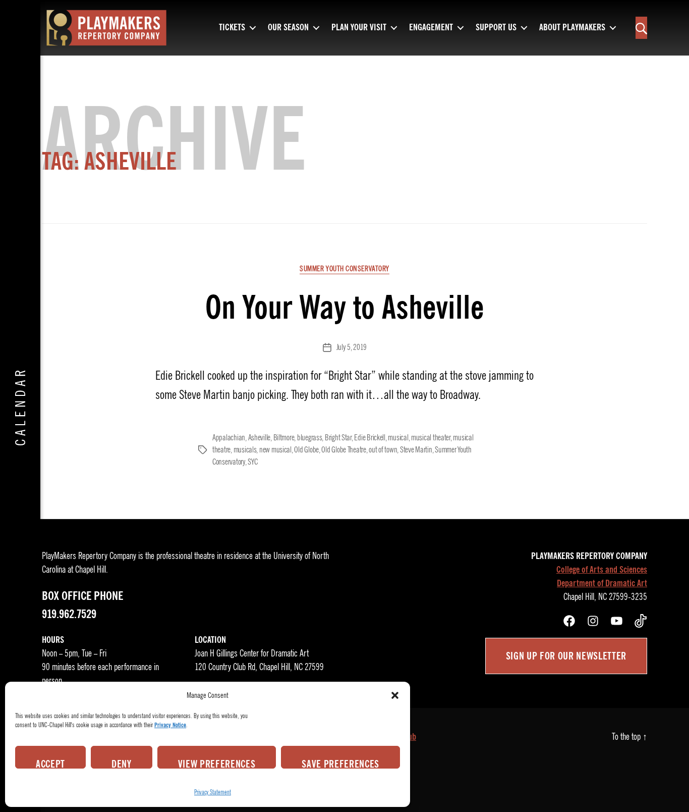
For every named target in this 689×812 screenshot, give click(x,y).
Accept (50, 763)
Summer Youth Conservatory (344, 268)
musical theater (430, 438)
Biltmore (284, 438)
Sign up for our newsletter (566, 656)
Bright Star (338, 438)
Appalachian (228, 438)
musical (398, 438)
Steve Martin (416, 450)
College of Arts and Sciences (601, 570)
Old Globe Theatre (343, 450)
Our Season (288, 27)
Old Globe (306, 450)
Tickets (232, 27)
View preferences (217, 763)
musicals (245, 450)
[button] (395, 695)
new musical (275, 450)
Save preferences (340, 763)
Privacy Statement (212, 792)
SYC (252, 462)
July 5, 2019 (351, 347)
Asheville (259, 438)
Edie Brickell (369, 438)
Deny (121, 763)
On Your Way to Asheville (344, 307)
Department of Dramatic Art (602, 583)
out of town (383, 450)
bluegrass (309, 438)
